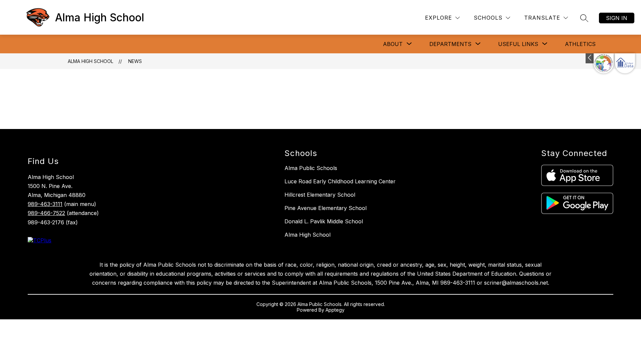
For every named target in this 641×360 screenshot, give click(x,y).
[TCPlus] (39, 240)
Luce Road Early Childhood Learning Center (340, 181)
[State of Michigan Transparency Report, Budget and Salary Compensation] (604, 63)
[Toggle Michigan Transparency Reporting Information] (590, 58)
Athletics (580, 44)
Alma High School (90, 61)
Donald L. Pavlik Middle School (323, 221)
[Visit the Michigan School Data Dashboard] (625, 63)
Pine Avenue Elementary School (325, 208)
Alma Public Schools (310, 168)
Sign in (616, 18)
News (135, 61)
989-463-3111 (45, 204)
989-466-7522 (46, 213)
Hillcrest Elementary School (319, 194)
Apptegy (335, 310)
